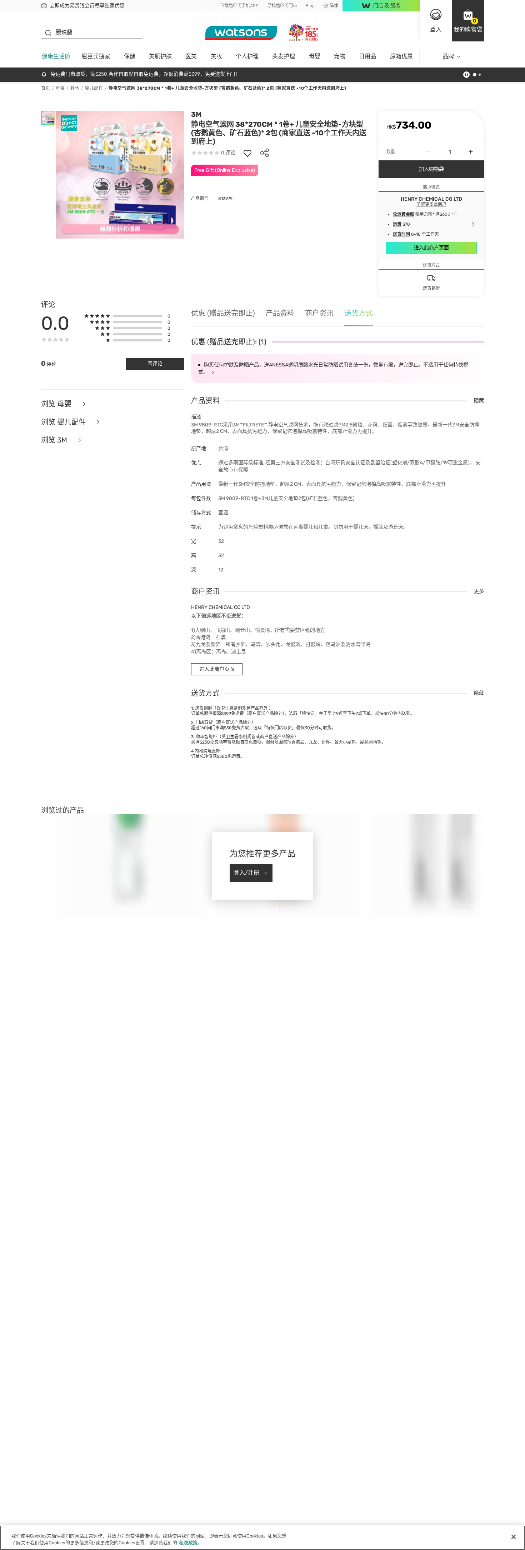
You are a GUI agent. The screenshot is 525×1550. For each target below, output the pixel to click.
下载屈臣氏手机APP (239, 5)
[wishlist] (247, 153)
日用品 (367, 56)
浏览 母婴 (57, 404)
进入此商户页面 (431, 248)
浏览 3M (55, 440)
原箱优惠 (401, 56)
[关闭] (513, 1537)
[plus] (470, 151)
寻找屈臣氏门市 (282, 5)
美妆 (216, 56)
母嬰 (314, 56)
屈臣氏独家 (95, 56)
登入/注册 (246, 872)
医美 (191, 56)
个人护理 (247, 56)
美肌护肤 (160, 56)
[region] (262, 1537)
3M (196, 114)
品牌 (448, 56)
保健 (129, 56)
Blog (310, 5)
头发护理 (283, 56)
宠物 (339, 56)
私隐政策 (188, 1542)
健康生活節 (56, 56)
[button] (468, 20)
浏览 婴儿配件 (64, 422)
